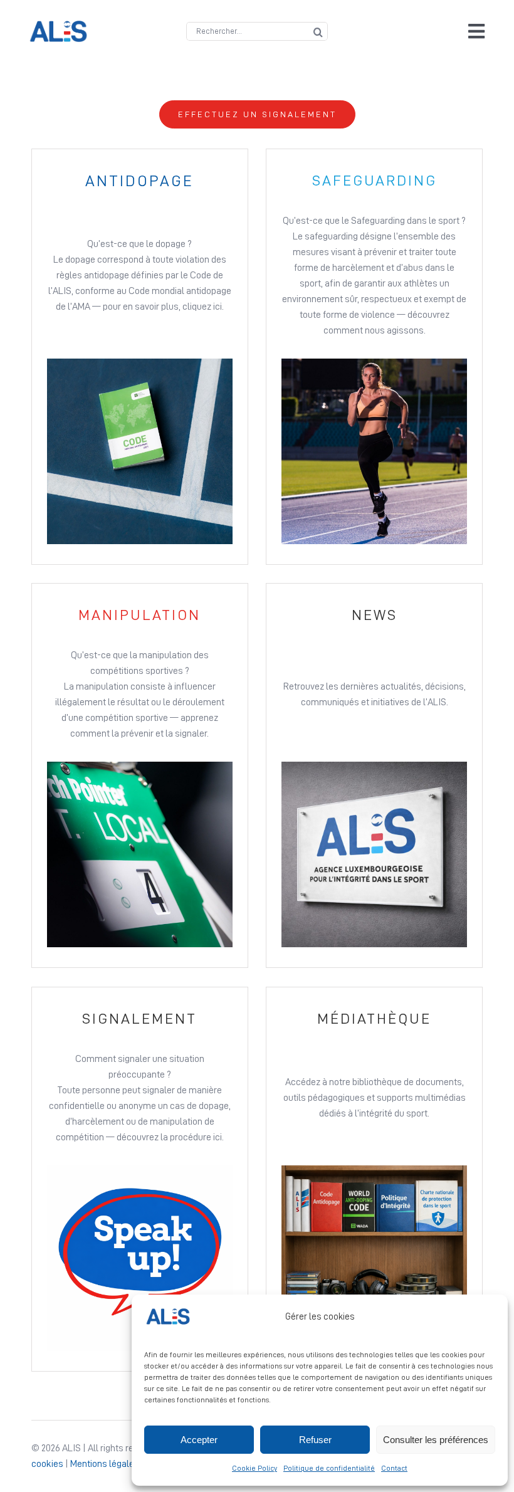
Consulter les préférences (435, 1439)
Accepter (199, 1439)
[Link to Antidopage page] (139, 357)
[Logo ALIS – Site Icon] (58, 26)
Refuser (315, 1439)
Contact (394, 1468)
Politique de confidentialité (329, 1468)
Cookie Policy (254, 1468)
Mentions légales (104, 1464)
